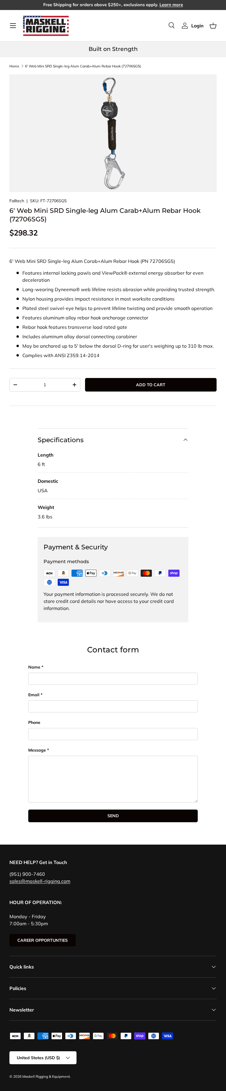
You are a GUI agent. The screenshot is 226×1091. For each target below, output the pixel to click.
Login (197, 26)
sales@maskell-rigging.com (39, 881)
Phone (34, 722)
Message (37, 750)
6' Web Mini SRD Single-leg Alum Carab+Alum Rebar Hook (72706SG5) (83, 66)
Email (33, 694)
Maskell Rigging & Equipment (46, 1076)
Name (34, 667)
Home (14, 66)
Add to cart (150, 384)
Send (113, 815)
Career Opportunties (42, 940)
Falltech (16, 200)
